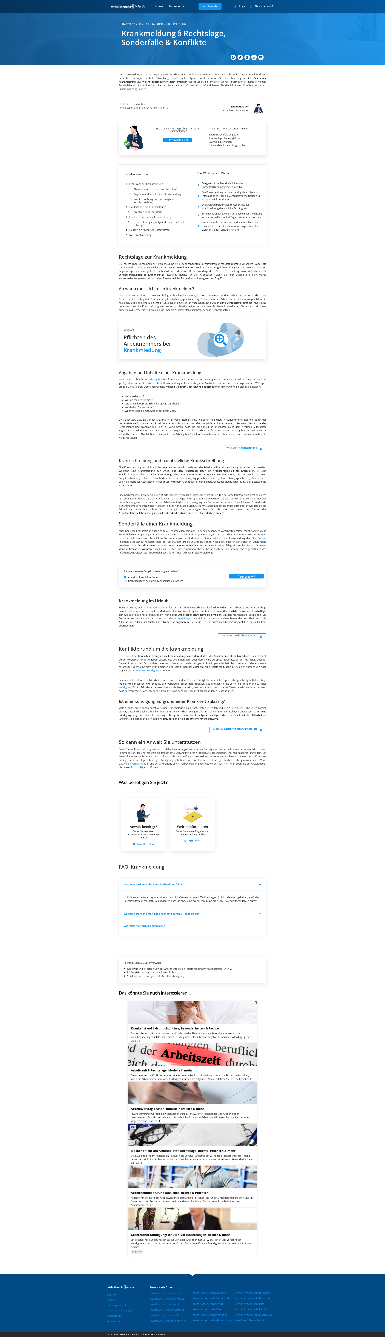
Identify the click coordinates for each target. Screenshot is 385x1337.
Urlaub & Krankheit (150, 23)
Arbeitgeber (155, 379)
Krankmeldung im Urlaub (148, 212)
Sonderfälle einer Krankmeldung (147, 207)
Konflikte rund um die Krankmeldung (150, 217)
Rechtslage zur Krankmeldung (146, 184)
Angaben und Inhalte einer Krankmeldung (157, 194)
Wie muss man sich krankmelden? (144, 926)
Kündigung (125, 687)
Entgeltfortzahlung (134, 267)
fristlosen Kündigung (147, 670)
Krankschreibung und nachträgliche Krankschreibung (154, 200)
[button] (233, 57)
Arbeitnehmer (182, 618)
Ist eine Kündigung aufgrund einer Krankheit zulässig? (159, 223)
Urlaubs (157, 607)
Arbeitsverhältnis (133, 763)
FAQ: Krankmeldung (140, 235)
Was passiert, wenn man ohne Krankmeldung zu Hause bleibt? (161, 913)
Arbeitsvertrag (239, 295)
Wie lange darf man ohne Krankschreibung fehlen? (154, 884)
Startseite (128, 23)
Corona (262, 538)
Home (159, 6)
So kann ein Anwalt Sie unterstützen (149, 230)
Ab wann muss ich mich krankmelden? (155, 189)
